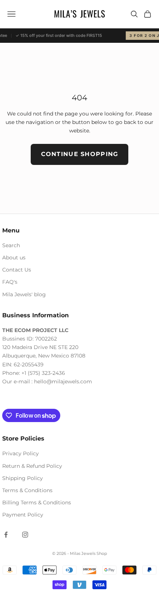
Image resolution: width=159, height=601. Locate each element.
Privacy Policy (20, 453)
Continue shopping (79, 154)
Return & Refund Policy (32, 466)
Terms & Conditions (27, 490)
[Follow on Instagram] (25, 534)
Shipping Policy (22, 478)
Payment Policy (22, 514)
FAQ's (9, 282)
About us (14, 257)
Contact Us (16, 269)
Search (11, 245)
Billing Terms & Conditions (36, 502)
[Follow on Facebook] (6, 534)
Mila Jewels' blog (24, 294)
